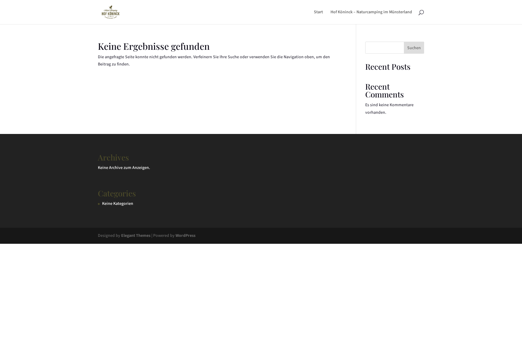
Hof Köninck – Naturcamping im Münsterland (371, 12)
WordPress (185, 236)
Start (318, 12)
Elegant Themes (135, 236)
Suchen (414, 48)
